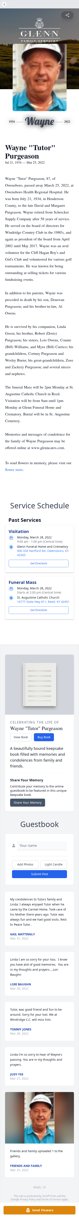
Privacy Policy (28, 1199)
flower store (14, 469)
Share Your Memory (28, 802)
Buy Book (43, 737)
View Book (21, 737)
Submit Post (39, 874)
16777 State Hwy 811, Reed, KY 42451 (43, 602)
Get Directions (38, 563)
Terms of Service (51, 1199)
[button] (39, 1118)
